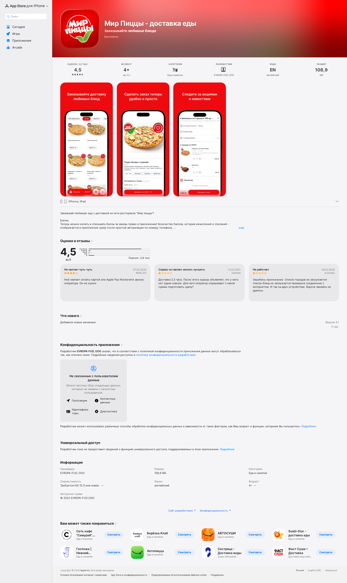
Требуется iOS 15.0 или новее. (80, 485)
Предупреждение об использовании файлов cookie (179, 575)
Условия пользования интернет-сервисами (83, 575)
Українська (331, 570)
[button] (26, 27)
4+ (250, 485)
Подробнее (308, 426)
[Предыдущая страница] (56, 282)
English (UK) (314, 570)
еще (241, 227)
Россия (300, 570)
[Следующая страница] (343, 282)
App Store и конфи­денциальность (129, 575)
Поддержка (217, 575)
